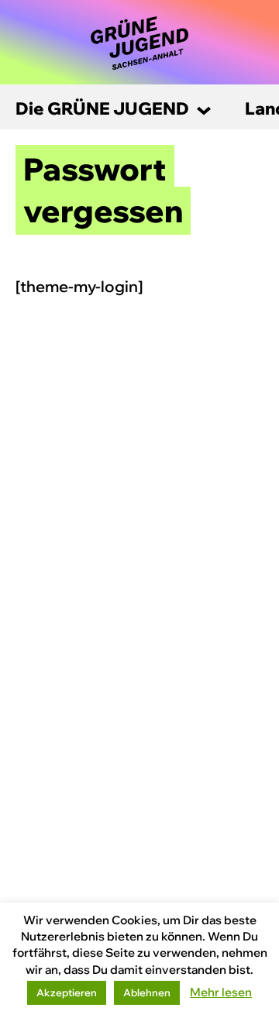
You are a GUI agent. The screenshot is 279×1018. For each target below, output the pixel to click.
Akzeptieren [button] (66, 992)
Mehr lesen (221, 992)
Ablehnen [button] (146, 992)
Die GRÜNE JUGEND (102, 108)
